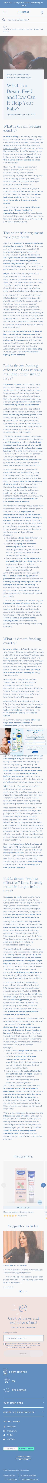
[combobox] (35, 744)
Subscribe (35, 752)
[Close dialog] (46, 729)
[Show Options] (44, 744)
